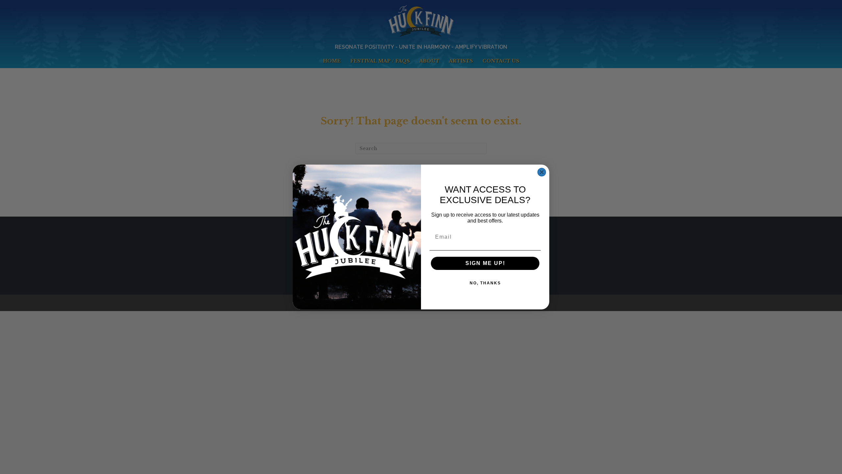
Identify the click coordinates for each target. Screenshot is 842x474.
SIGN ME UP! (485, 263)
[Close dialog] (541, 172)
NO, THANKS (485, 283)
